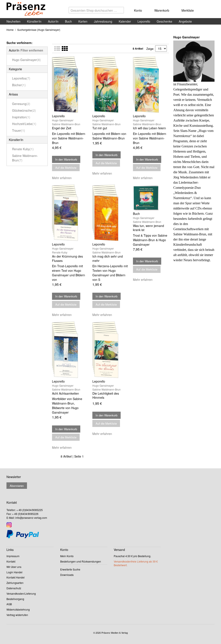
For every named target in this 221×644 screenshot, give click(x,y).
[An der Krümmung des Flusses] (70, 212)
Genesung (21, 104)
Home (10, 29)
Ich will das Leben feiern (149, 128)
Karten (82, 21)
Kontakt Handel (15, 577)
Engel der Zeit (61, 128)
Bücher (19, 85)
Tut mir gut (99, 128)
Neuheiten (13, 21)
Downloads (67, 575)
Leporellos (21, 78)
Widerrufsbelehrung (18, 609)
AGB (9, 604)
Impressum (12, 556)
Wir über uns (13, 567)
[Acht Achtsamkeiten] (70, 349)
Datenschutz (13, 588)
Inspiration (21, 117)
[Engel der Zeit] (70, 84)
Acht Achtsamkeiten (65, 393)
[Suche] (119, 11)
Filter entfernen (32, 50)
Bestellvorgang (15, 599)
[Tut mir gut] (110, 84)
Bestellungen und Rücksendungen (80, 561)
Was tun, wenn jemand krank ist (148, 228)
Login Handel (14, 572)
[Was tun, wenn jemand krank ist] (151, 197)
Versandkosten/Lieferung (21, 593)
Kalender (125, 21)
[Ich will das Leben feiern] (151, 84)
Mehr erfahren (62, 178)
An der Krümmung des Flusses (67, 258)
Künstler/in (34, 21)
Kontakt (10, 561)
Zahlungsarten (15, 583)
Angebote (185, 21)
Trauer (18, 130)
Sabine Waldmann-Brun (25, 157)
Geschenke (164, 21)
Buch (68, 21)
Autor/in (53, 21)
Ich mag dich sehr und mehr (107, 258)
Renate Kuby (23, 149)
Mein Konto (67, 556)
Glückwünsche (24, 110)
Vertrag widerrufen (17, 615)
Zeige (149, 49)
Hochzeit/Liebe (24, 124)
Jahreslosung (103, 21)
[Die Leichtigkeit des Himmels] (110, 349)
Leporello (143, 21)
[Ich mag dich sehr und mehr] (110, 212)
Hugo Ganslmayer (26, 60)
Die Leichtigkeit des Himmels (105, 395)
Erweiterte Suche (70, 569)
